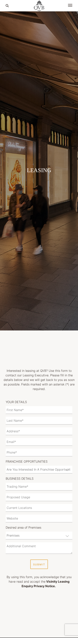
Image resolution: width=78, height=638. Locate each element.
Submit (39, 564)
